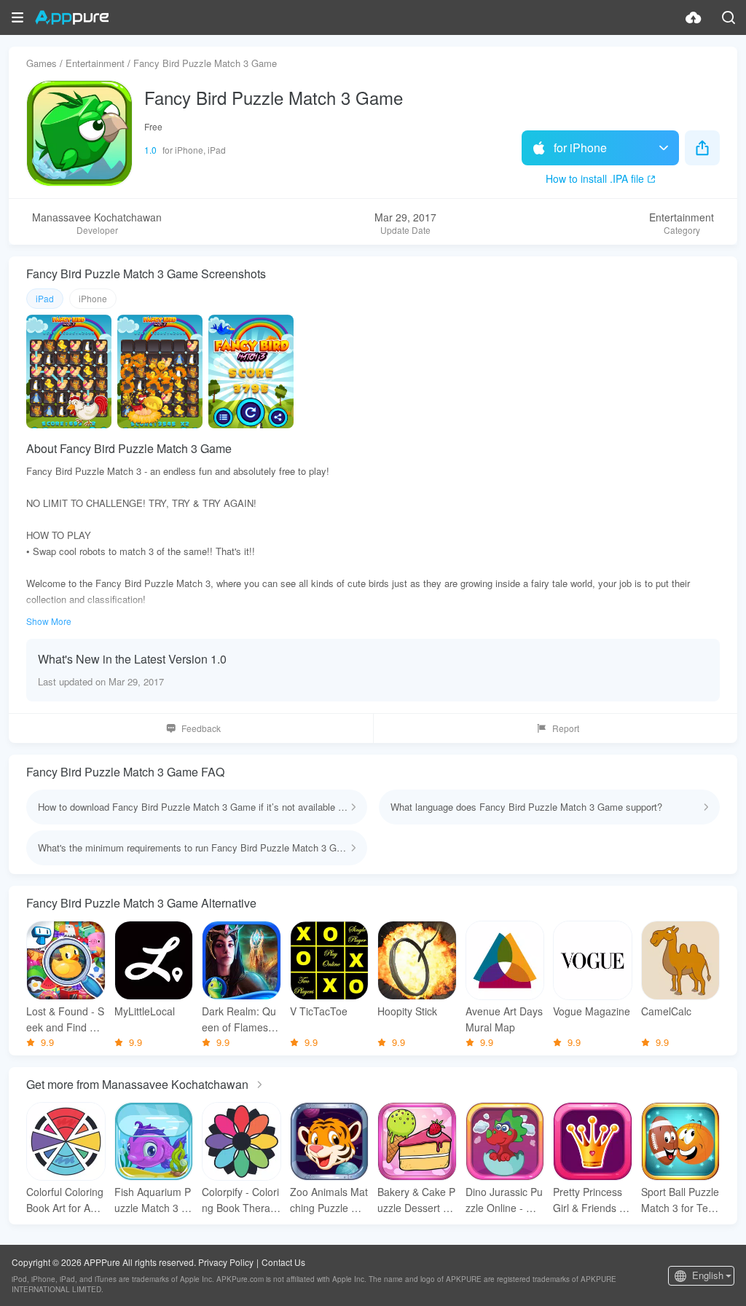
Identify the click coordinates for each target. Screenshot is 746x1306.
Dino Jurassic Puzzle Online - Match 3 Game (504, 1200)
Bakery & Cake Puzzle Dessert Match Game (416, 1200)
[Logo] (72, 17)
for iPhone (580, 147)
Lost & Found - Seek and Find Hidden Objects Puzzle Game (65, 1019)
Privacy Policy (226, 1262)
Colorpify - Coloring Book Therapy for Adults (240, 1200)
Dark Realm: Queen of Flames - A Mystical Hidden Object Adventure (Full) (240, 1019)
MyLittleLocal (144, 1011)
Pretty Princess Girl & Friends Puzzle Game (592, 1200)
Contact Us (283, 1262)
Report (565, 728)
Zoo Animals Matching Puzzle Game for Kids (329, 1200)
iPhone (93, 298)
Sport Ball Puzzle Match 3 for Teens (680, 1200)
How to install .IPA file (595, 178)
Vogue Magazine (591, 1011)
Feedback (201, 728)
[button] (17, 17)
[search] (728, 17)
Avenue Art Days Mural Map (504, 1019)
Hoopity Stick (407, 1011)
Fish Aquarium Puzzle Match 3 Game (152, 1200)
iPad (45, 298)
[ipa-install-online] (693, 17)
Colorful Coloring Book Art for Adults (65, 1200)
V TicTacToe (319, 1011)
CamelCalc (666, 1011)
